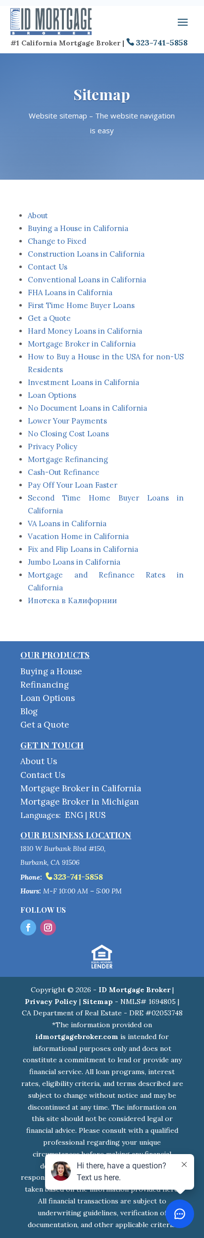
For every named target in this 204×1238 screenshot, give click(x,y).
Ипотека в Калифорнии (72, 600)
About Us (38, 761)
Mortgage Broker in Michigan (79, 801)
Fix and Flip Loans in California (83, 549)
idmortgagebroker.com (77, 1036)
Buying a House (51, 671)
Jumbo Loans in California (74, 562)
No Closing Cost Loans (68, 433)
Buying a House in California (78, 228)
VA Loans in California (67, 523)
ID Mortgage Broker (134, 989)
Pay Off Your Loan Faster (72, 485)
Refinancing (44, 684)
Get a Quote (49, 318)
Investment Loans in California (83, 382)
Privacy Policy (52, 446)
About (38, 215)
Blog (29, 711)
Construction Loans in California (86, 254)
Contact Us (47, 266)
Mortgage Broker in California (82, 343)
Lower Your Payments (67, 421)
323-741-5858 (162, 42)
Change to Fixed (57, 241)
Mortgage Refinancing (68, 459)
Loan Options (52, 395)
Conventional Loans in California (87, 279)
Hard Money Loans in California (85, 331)
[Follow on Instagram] (48, 927)
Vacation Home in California (78, 536)
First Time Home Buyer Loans (81, 305)
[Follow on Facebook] (28, 927)
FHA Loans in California (70, 292)
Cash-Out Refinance (64, 472)
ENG (74, 815)
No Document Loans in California (87, 408)
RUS (97, 815)
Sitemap (98, 1001)
